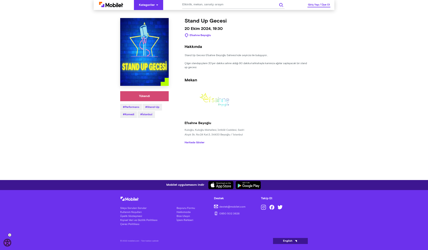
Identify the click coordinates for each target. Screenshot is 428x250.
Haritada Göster (194, 142)
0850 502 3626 (229, 213)
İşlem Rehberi (185, 220)
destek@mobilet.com (232, 207)
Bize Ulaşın (183, 216)
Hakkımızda (184, 212)
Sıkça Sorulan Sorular (133, 208)
